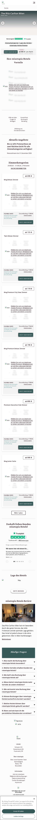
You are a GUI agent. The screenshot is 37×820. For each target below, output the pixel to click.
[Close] (34, 799)
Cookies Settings (18, 816)
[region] (18, 808)
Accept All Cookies (18, 811)
